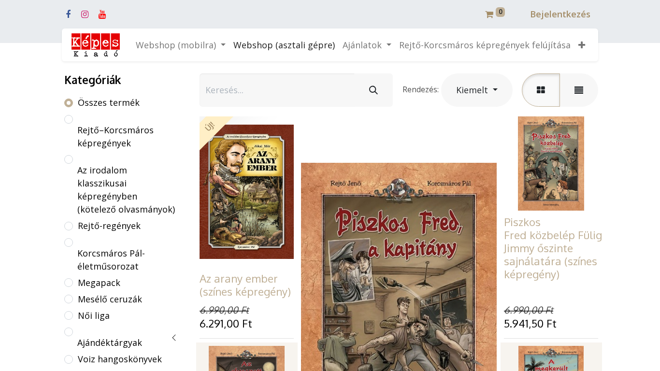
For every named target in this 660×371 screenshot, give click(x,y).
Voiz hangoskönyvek (120, 359)
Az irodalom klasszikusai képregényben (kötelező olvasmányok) (126, 189)
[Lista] (579, 90)
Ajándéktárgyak (109, 342)
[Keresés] (373, 90)
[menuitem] (284, 45)
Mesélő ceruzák (110, 299)
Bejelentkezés (560, 14)
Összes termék (109, 102)
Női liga (94, 315)
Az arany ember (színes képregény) (245, 284)
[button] (581, 45)
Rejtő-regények (109, 225)
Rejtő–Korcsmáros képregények (115, 136)
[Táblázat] (541, 90)
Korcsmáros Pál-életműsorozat (111, 259)
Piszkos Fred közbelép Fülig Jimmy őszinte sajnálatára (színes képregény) (553, 248)
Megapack (99, 282)
